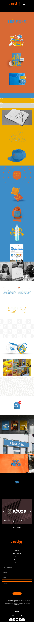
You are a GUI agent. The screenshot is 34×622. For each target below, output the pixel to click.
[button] (4, 511)
